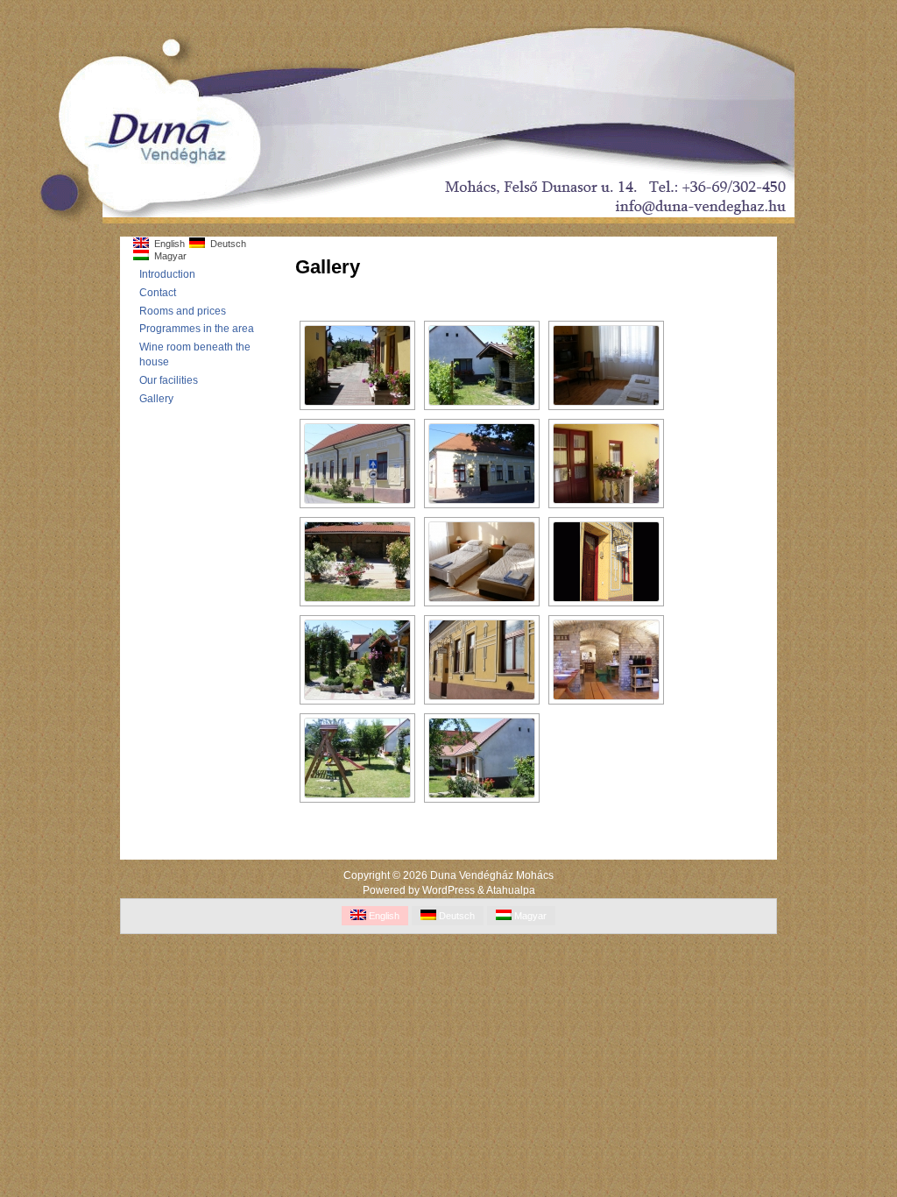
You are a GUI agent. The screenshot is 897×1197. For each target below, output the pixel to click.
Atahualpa (510, 890)
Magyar (168, 256)
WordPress (448, 890)
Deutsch (225, 243)
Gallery (156, 399)
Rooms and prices (182, 311)
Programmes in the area (196, 328)
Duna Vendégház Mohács (492, 875)
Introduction (167, 274)
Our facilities (168, 380)
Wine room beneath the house (195, 354)
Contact (157, 293)
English (167, 243)
